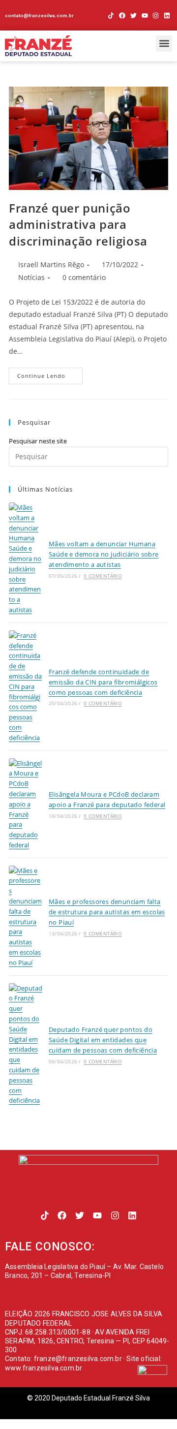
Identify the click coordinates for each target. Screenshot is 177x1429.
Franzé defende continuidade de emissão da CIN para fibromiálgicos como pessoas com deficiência (103, 682)
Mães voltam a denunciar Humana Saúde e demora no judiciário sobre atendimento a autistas (104, 554)
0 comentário (84, 277)
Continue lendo (50, 373)
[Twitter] (133, 15)
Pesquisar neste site (38, 440)
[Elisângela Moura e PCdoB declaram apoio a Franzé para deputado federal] (25, 804)
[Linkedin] (167, 15)
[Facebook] (122, 15)
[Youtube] (145, 15)
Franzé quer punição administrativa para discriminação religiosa (78, 224)
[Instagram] (155, 15)
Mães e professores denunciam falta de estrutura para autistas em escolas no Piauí (107, 912)
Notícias (31, 277)
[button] (164, 43)
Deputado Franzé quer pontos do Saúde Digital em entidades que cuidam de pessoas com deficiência (103, 1040)
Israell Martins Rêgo (51, 264)
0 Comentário (102, 575)
